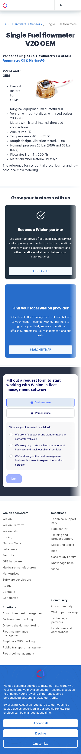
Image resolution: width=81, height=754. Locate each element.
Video (55, 569)
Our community (62, 606)
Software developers (17, 579)
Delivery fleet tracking (18, 619)
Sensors (36, 24)
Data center (11, 549)
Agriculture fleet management (23, 613)
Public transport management (23, 647)
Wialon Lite (10, 531)
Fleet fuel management (18, 653)
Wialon (7, 519)
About (7, 585)
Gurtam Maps (12, 543)
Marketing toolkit (62, 544)
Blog (54, 551)
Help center (59, 529)
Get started (40, 271)
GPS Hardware (15, 24)
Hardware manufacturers (20, 567)
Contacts (9, 591)
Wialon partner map (64, 612)
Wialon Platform (13, 525)
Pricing (7, 537)
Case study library (63, 557)
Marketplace (11, 573)
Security (8, 555)
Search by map (40, 349)
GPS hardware (12, 561)
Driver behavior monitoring (21, 625)
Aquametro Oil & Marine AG (24, 60)
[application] (40, 709)
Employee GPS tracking (19, 641)
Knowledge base (62, 563)
